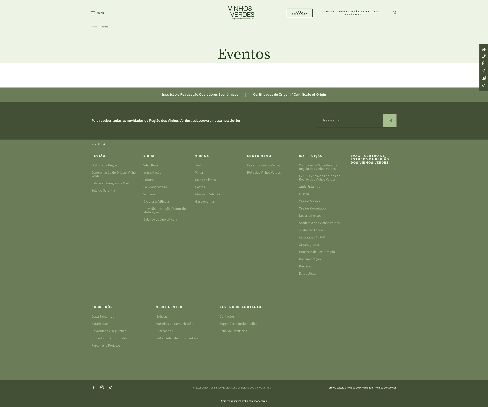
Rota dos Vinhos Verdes (264, 173)
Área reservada (300, 13)
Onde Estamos (309, 187)
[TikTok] (110, 387)
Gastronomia (204, 202)
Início (94, 26)
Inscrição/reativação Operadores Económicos (352, 13)
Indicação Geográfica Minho (112, 184)
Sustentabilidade (311, 231)
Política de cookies (385, 388)
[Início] (484, 49)
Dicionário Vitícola (156, 202)
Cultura (148, 180)
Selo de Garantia (103, 191)
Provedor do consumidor (109, 339)
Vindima (149, 195)
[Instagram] (102, 387)
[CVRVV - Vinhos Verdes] (234, 13)
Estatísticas (307, 274)
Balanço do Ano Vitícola (160, 220)
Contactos (227, 317)
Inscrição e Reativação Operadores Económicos (200, 94)
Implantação (152, 173)
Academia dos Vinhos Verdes (319, 223)
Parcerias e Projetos (106, 346)
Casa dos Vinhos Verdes (264, 166)
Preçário (305, 267)
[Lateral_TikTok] (484, 85)
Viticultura (150, 166)
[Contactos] (484, 56)
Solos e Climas (205, 180)
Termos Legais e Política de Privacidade (350, 388)
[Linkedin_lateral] (484, 78)
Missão (304, 194)
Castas (200, 187)
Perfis (199, 166)
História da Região (105, 166)
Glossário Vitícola (207, 195)
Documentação (310, 260)
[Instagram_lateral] (484, 71)
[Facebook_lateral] (484, 63)
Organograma (309, 245)
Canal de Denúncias (233, 331)
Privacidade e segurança (109, 331)
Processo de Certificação (317, 252)
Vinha (148, 156)
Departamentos (310, 216)
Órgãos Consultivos (313, 209)
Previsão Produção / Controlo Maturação (164, 211)
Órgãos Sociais (309, 202)
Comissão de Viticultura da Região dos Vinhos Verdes (318, 167)
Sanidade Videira (155, 187)
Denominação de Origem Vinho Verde (114, 174)
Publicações (164, 331)
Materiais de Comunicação (174, 324)
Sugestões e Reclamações (238, 324)
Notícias (161, 317)
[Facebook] (94, 387)
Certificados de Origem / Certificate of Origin (289, 94)
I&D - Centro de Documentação (178, 339)
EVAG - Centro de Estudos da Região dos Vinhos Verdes (319, 178)
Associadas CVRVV (312, 238)
